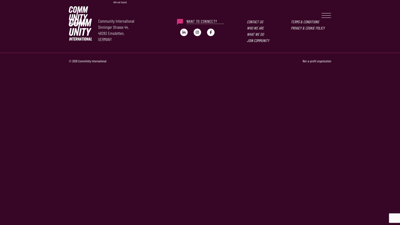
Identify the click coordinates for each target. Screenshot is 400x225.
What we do (255, 34)
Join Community (258, 40)
